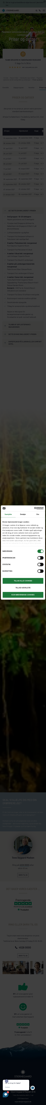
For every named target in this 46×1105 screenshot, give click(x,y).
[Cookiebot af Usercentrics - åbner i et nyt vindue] (34, 508)
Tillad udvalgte (23, 588)
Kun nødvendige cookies (22, 595)
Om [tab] (37, 514)
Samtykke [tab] (8, 514)
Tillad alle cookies (23, 581)
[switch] (40, 558)
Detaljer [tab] (23, 514)
